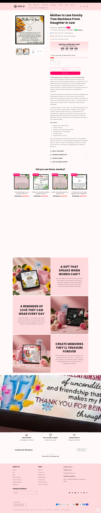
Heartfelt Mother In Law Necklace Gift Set (22, 192)
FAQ (14, 472)
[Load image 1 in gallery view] (19, 51)
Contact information (65, 509)
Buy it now (65, 73)
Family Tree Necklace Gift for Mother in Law (60, 192)
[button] (36, 5)
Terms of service (48, 509)
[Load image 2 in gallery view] (26, 51)
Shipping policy (56, 509)
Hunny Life (18, 509)
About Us (40, 470)
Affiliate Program (17, 482)
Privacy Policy (41, 479)
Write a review (81, 449)
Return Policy (41, 475)
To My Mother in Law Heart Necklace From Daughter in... (79, 192)
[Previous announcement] (13, 1)
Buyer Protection (17, 479)
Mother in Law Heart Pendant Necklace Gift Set (40, 192)
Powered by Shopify (25, 509)
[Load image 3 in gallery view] (33, 51)
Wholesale (15, 484)
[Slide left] (14, 51)
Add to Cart (21, 196)
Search (14, 470)
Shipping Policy (42, 477)
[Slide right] (45, 51)
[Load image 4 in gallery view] (40, 51)
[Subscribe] (35, 492)
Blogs (14, 475)
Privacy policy (41, 509)
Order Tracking (16, 477)
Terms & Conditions (43, 484)
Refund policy (33, 509)
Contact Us (41, 472)
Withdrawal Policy (42, 482)
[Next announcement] (87, 1)
